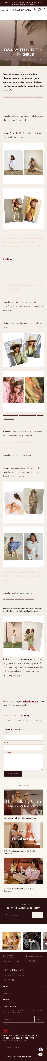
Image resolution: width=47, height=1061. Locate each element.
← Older (6, 721)
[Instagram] (4, 980)
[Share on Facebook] (25, 715)
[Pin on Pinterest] (28, 715)
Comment (8, 753)
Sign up (37, 915)
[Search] (8, 10)
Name (6, 733)
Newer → (40, 721)
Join (39, 1019)
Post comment (13, 774)
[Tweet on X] (22, 715)
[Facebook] (13, 980)
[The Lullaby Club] (21, 10)
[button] (40, 1054)
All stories (23, 721)
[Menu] (3, 10)
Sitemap (34, 1058)
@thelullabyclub (30, 701)
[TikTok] (9, 980)
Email (6, 743)
